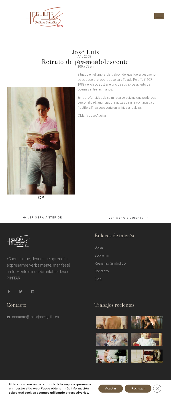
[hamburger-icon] (159, 16)
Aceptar (110, 388)
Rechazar (138, 388)
